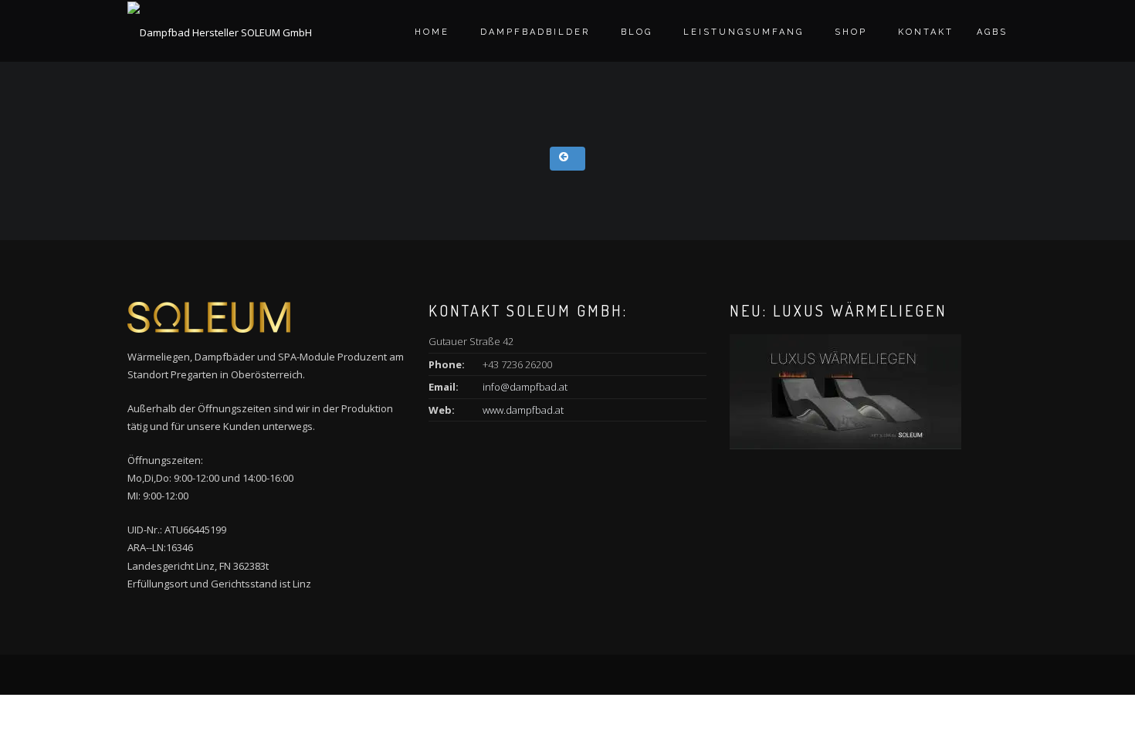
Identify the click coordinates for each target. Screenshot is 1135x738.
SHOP (851, 32)
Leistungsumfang (743, 32)
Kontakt (926, 32)
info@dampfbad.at (525, 387)
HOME (432, 32)
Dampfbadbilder (535, 32)
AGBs (992, 32)
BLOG (636, 32)
